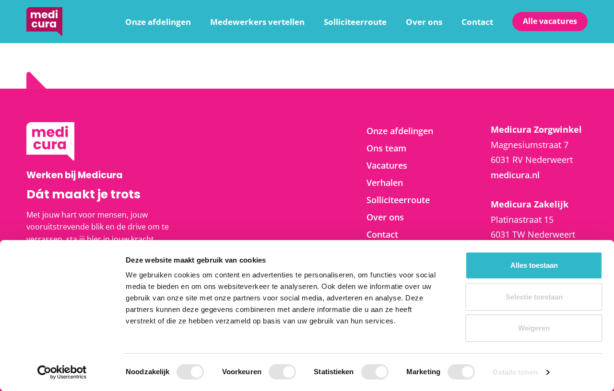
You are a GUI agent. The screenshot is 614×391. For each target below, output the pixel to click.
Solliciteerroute (355, 22)
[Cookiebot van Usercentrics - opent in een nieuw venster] (62, 372)
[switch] (282, 372)
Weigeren (534, 328)
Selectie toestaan (534, 297)
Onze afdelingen (158, 22)
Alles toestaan (534, 265)
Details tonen (515, 372)
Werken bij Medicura (44, 21)
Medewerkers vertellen (257, 22)
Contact (477, 22)
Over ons (424, 22)
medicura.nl (515, 175)
